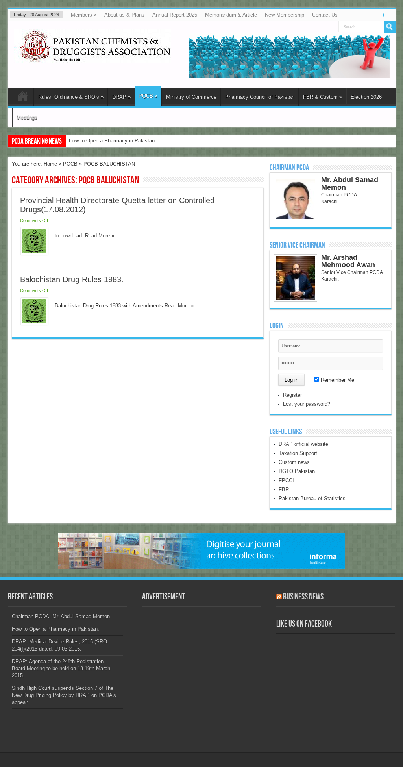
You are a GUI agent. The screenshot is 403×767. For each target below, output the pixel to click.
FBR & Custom (322, 97)
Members (83, 15)
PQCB (148, 96)
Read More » (99, 235)
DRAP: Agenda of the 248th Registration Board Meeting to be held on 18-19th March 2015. (61, 668)
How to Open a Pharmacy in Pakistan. (112, 141)
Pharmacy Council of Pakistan (259, 97)
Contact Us (325, 15)
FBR (284, 489)
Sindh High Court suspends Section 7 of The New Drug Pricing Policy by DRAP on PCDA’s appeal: (64, 695)
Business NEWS (303, 596)
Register (292, 395)
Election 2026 (366, 97)
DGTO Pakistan (297, 471)
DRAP (121, 97)
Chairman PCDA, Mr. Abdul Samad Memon (61, 616)
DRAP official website (303, 444)
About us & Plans (124, 15)
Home (50, 164)
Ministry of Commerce (191, 97)
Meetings (27, 117)
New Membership (284, 15)
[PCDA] (92, 56)
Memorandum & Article (231, 15)
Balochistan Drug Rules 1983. (72, 279)
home (22, 98)
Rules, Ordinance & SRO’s (71, 97)
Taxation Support (298, 453)
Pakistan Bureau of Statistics (312, 498)
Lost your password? (306, 404)
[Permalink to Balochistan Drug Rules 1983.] (34, 323)
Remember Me (336, 380)
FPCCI (286, 480)
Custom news (294, 462)
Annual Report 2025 (174, 15)
